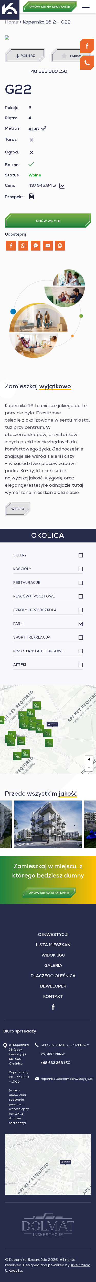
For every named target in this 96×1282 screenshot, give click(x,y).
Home (11, 22)
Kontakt (53, 997)
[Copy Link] (60, 246)
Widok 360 (53, 956)
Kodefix (15, 1271)
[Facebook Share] (11, 246)
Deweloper (53, 987)
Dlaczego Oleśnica (53, 976)
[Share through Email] (48, 246)
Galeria (53, 966)
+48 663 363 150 (48, 71)
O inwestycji (53, 935)
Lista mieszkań (53, 945)
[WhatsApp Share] (23, 246)
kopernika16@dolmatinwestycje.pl (67, 1079)
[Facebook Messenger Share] (35, 246)
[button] (52, 725)
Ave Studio (80, 1265)
